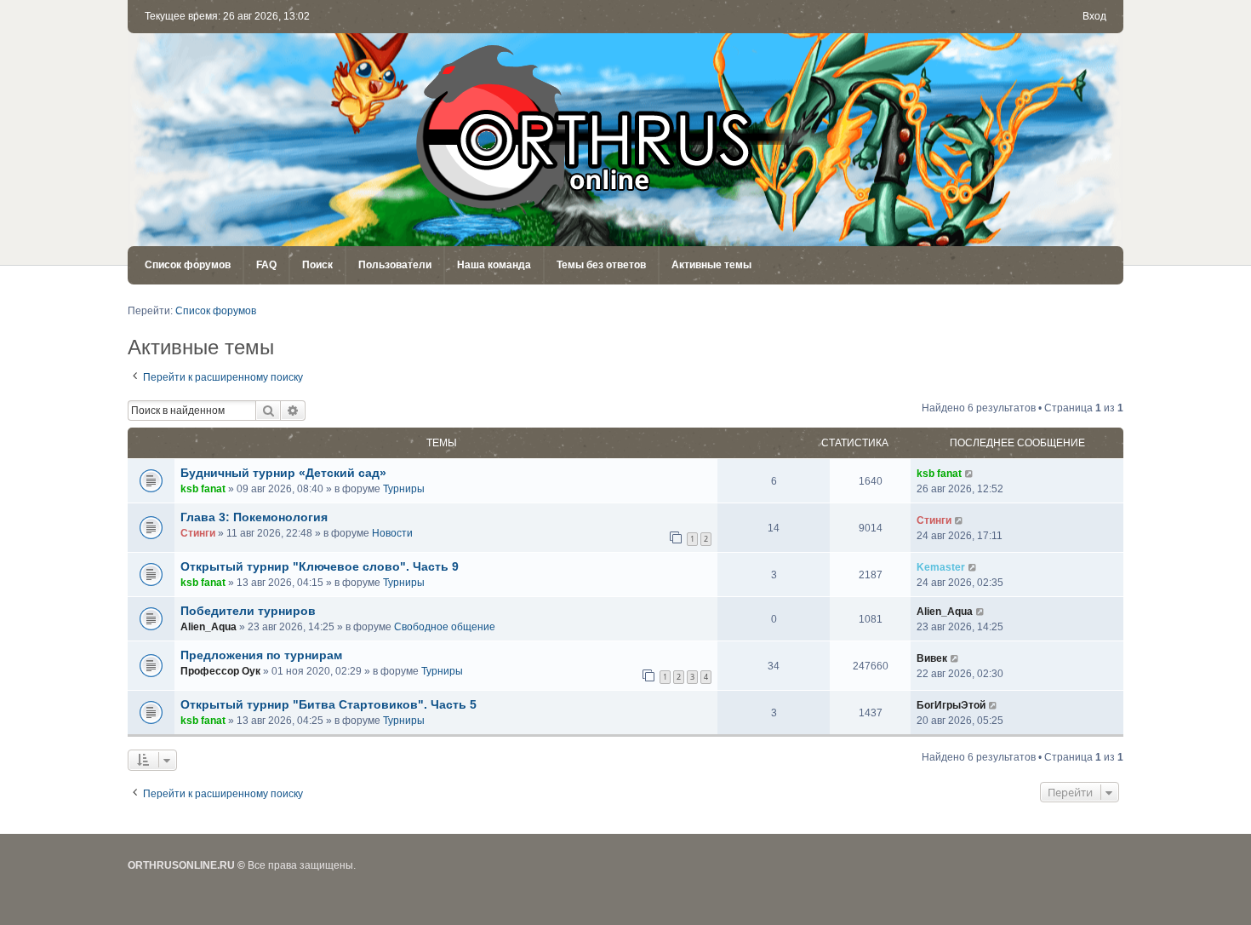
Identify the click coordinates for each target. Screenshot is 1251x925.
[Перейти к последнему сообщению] (969, 473)
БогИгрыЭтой (951, 705)
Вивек (932, 658)
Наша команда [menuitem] (494, 265)
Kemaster (941, 567)
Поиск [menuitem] (317, 265)
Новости (392, 533)
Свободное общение (444, 627)
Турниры (404, 489)
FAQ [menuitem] (266, 265)
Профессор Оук (220, 671)
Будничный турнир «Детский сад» (283, 473)
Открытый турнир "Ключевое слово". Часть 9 (319, 566)
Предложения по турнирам (261, 655)
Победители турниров (248, 611)
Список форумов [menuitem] (188, 265)
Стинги (197, 533)
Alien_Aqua (208, 627)
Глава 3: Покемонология (254, 517)
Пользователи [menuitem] (394, 265)
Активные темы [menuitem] (711, 265)
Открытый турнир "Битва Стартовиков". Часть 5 (328, 704)
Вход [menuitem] (1094, 16)
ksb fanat (203, 489)
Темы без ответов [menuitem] (601, 265)
